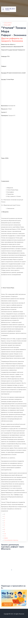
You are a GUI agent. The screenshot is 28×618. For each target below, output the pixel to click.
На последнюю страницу (11, 540)
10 (5, 534)
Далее (6, 538)
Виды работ (7, 25)
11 (5, 536)
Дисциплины (8, 23)
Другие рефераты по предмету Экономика (12, 39)
